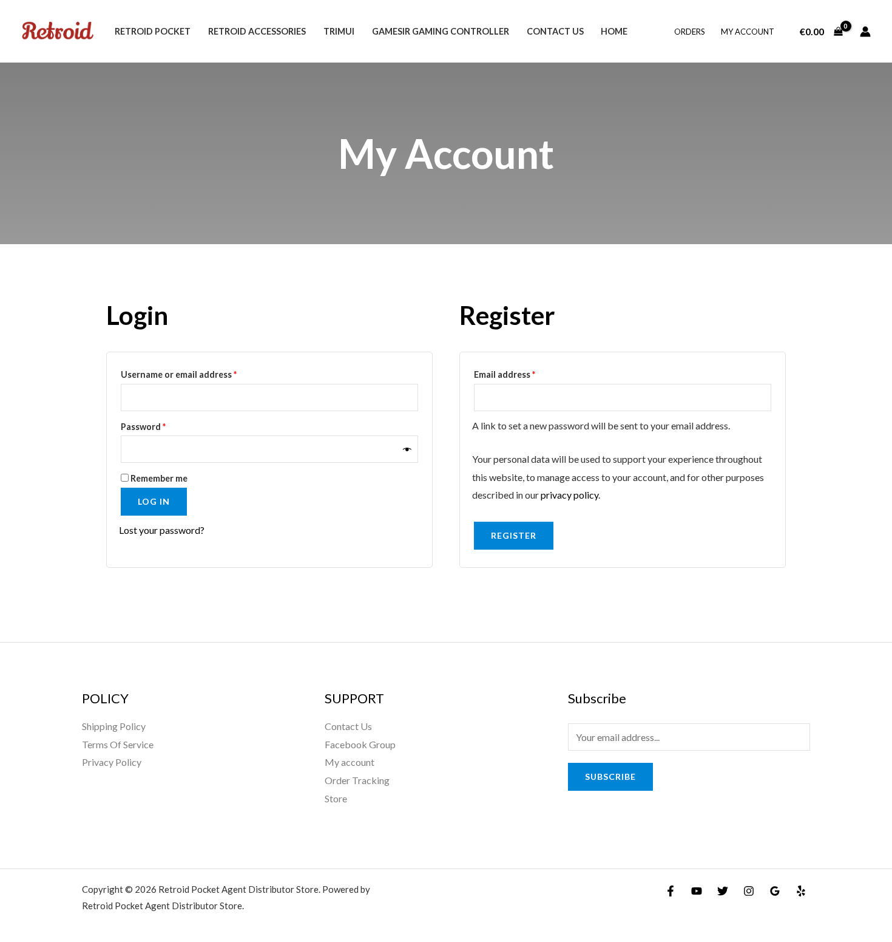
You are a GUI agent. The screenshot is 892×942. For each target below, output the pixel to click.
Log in (154, 501)
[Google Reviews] (774, 891)
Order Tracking (357, 780)
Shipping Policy (114, 726)
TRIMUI (338, 31)
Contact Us (555, 31)
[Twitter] (722, 891)
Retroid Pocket (153, 31)
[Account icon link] (865, 31)
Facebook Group (360, 744)
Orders (689, 31)
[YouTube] (696, 891)
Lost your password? (161, 530)
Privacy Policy (111, 762)
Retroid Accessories (257, 31)
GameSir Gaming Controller (440, 31)
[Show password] (407, 449)
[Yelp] (801, 891)
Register (513, 535)
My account (747, 31)
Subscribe (610, 776)
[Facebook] (670, 891)
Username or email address (197, 373)
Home (614, 31)
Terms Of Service (118, 744)
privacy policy (569, 494)
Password (162, 425)
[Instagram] (748, 891)
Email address (523, 373)
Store (336, 798)
